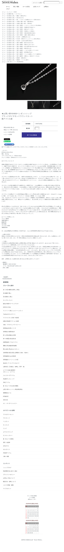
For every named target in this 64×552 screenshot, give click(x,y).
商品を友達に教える (9, 127)
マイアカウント (7, 488)
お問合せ (47, 6)
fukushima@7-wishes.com (14, 266)
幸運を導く (29, 23)
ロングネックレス (7, 300)
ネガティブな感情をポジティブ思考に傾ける (30, 19)
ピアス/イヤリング (8, 432)
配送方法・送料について (9, 481)
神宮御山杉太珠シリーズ (9, 328)
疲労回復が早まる (28, 52)
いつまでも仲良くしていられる (31, 50)
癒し (18, 19)
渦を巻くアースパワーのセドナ (11, 363)
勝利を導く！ (24, 58)
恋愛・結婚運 (20, 42)
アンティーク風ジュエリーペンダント (13, 310)
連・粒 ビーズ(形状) (8, 439)
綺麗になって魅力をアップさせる (31, 56)
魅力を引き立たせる (28, 42)
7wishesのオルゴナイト (9, 314)
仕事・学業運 (20, 25)
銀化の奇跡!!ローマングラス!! (10, 303)
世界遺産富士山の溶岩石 (9, 356)
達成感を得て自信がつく (29, 27)
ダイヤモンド (19, 13)
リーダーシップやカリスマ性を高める (32, 25)
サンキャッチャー (7, 435)
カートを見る (27, 6)
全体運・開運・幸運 (21, 21)
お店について (37, 6)
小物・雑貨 (6, 456)
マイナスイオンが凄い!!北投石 (11, 317)
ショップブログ (7, 467)
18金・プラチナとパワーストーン (12, 324)
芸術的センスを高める (29, 31)
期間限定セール (7, 393)
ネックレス (9, 12)
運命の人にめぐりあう (29, 44)
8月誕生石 (5, 396)
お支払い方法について (9, 478)
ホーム (8, 6)
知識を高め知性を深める (29, 33)
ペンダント (6, 421)
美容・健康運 (20, 52)
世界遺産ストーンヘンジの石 (10, 359)
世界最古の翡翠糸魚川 (9, 331)
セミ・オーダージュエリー (10, 403)
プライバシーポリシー (9, 474)
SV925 (15, 12)
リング (5, 428)
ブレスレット (6, 418)
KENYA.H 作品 (7, 307)
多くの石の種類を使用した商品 (11, 289)
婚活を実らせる (27, 48)
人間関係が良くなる (25, 36)
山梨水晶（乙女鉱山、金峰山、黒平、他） (14, 366)
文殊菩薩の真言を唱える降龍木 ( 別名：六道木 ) (15, 352)
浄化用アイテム (7, 453)
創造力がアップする (28, 29)
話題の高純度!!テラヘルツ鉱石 (11, 321)
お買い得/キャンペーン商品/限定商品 (15, 61)
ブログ (12, 9)
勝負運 (18, 58)
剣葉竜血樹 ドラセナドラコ (10, 342)
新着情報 (5, 282)
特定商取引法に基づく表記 (10, 471)
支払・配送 (16, 6)
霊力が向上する (20, 17)
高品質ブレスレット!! (8, 379)
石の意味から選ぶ (11, 15)
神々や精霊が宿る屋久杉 (9, 338)
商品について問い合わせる (11, 129)
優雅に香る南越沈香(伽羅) (10, 345)
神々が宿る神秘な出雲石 (9, 335)
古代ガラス (6, 446)
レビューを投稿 (8, 134)
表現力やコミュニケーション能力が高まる (30, 38)
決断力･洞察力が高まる (29, 35)
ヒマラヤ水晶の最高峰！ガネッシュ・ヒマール (9, 371)
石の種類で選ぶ (10, 13)
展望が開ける (30, 21)
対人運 (18, 36)
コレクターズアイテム (9, 375)
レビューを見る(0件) (9, 132)
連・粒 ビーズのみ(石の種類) (10, 386)
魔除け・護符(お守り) (21, 15)
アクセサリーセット (8, 414)
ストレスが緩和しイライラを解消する (32, 54)
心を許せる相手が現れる (26, 40)
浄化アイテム (6, 382)
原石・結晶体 (6, 442)
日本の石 (5, 400)
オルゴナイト (6, 449)
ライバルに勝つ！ (25, 59)
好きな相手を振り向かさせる (30, 46)
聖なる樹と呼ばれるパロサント (11, 349)
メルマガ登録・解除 (8, 485)
